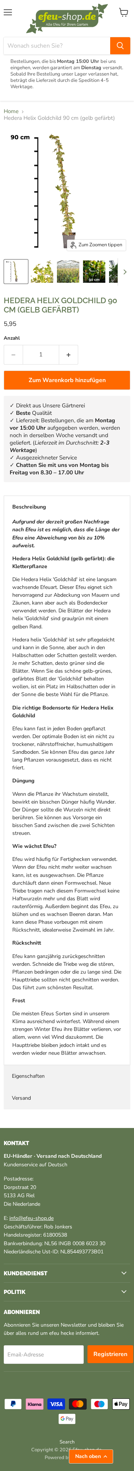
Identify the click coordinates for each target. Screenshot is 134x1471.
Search (67, 1442)
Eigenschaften (28, 1076)
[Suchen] (120, 45)
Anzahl (12, 338)
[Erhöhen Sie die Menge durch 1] (68, 354)
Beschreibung (29, 506)
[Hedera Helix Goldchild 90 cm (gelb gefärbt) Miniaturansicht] (16, 271)
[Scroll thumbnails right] (124, 272)
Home (11, 111)
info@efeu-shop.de (31, 1218)
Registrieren (110, 1354)
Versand (21, 1098)
